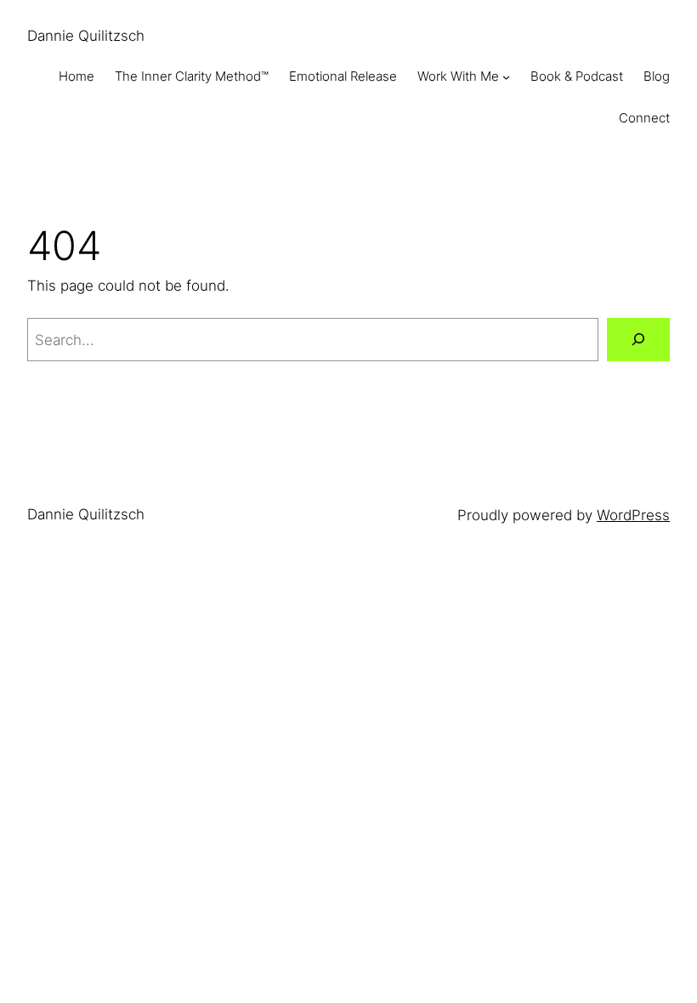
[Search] (638, 339)
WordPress (633, 515)
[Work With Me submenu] (506, 77)
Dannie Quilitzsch (85, 35)
